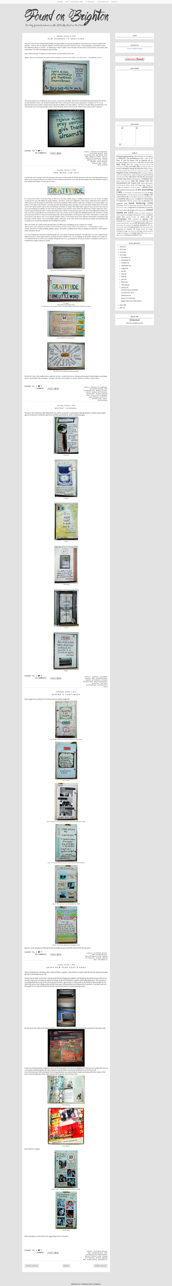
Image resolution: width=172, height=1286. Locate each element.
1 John (146, 158)
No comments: (41, 153)
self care (129, 223)
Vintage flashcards (135, 187)
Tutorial (120, 185)
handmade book (121, 205)
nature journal (146, 213)
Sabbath (137, 179)
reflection (119, 221)
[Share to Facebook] (58, 153)
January (124, 288)
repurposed (136, 221)
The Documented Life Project (134, 182)
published (92, 1259)
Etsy (127, 167)
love (125, 210)
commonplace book (134, 197)
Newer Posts (32, 1266)
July (122, 271)
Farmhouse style (145, 166)
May (122, 277)
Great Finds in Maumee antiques (139, 171)
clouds (139, 195)
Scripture (97, 163)
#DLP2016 (140, 156)
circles (128, 195)
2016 (121, 247)
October (124, 263)
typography (119, 229)
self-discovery (139, 223)
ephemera (122, 201)
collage (146, 194)
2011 (121, 308)
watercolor (119, 235)
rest (143, 221)
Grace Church (122, 171)
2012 (121, 305)
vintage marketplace (122, 233)
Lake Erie (119, 175)
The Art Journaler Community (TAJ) (97, 685)
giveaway (147, 201)
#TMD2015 (122, 158)
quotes (103, 397)
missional (141, 210)
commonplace (121, 197)
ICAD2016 (144, 173)
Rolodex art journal (146, 177)
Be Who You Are (144, 162)
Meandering (141, 175)
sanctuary (121, 223)
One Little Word (99, 395)
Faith (104, 156)
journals (141, 207)
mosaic (136, 213)
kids (120, 210)
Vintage (90, 1)
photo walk (145, 217)
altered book (96, 153)
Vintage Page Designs (144, 185)
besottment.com (93, 956)
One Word (102, 161)
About (115, 1)
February (124, 285)
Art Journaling (74, 1)
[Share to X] (56, 153)
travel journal (147, 227)
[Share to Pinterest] (60, 153)
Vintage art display (122, 187)
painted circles (140, 215)
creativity (121, 199)
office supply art (121, 215)
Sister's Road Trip (122, 181)
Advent (95, 677)
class (133, 195)
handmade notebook (136, 205)
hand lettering (93, 158)
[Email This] (51, 153)
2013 (121, 255)
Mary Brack (135, 320)
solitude (128, 225)
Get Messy (149, 168)
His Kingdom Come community (134, 171)
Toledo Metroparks (147, 183)
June (122, 274)
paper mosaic (131, 217)
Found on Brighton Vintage (134, 48)
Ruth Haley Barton (125, 179)
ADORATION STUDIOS (91, 1284)
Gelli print (140, 169)
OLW (149, 175)
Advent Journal (66, 408)
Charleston (119, 166)
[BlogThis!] (53, 153)
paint (130, 215)
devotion (132, 199)
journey (150, 207)
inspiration (132, 207)
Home (60, 1)
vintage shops (147, 233)
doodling (150, 199)
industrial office (122, 207)
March (123, 282)
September (125, 266)
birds (121, 195)
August (123, 268)
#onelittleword (99, 151)
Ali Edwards (143, 160)
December (125, 257)
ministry (90, 393)
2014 (121, 252)
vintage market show (144, 231)
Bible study (95, 156)
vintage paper (136, 233)
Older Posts (100, 1266)
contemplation (148, 197)
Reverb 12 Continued (66, 695)
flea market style (135, 201)
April (123, 279)
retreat (150, 221)
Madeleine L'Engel (130, 175)
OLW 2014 (119, 177)
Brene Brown (146, 164)
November (125, 260)
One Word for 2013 (66, 173)
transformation (134, 227)
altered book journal (127, 190)
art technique (127, 192)
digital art (140, 199)
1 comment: (40, 388)
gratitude (119, 204)
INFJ (150, 173)
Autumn (133, 162)
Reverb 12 (103, 959)
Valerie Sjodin (130, 185)
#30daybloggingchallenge (125, 156)
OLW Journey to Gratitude (66, 39)
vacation (129, 229)
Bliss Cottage (135, 164)
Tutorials (103, 1)
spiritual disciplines (140, 225)
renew (128, 221)
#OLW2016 (149, 156)
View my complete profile (134, 323)
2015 (121, 249)
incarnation (149, 205)
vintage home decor (129, 231)
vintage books (140, 229)
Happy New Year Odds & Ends (66, 968)
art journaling (99, 678)
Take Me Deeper (138, 181)
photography (100, 681)
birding (150, 193)
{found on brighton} (132, 235)
